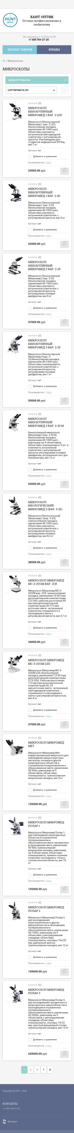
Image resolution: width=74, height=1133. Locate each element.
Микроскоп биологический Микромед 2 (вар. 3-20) (45, 505)
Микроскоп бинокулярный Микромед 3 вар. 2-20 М (46, 422)
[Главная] (4, 61)
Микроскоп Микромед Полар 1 (46, 824)
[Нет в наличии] (64, 171)
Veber (48, 162)
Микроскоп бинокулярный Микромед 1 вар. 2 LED (45, 111)
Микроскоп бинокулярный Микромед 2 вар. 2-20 (44, 265)
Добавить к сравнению (45, 156)
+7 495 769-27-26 (39, 39)
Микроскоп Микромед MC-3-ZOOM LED (46, 661)
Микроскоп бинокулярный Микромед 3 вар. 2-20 (44, 343)
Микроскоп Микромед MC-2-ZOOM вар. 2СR (46, 582)
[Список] (64, 90)
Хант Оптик (42, 16)
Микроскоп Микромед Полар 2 (46, 909)
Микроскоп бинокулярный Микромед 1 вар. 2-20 (44, 192)
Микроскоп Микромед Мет (46, 744)
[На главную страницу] (10, 20)
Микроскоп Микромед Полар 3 (46, 991)
